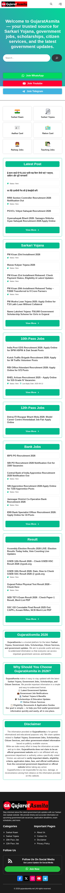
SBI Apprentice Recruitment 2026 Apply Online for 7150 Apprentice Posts (31, 487)
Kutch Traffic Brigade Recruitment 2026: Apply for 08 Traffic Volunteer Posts (31, 359)
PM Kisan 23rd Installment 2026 (23, 254)
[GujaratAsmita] (14, 4)
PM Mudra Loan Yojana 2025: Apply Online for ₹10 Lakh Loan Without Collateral (31, 303)
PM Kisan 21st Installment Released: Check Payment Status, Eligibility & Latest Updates (30, 276)
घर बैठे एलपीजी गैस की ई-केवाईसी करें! (22, 190)
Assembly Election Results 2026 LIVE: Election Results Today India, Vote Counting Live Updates (31, 551)
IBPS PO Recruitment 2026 (21, 455)
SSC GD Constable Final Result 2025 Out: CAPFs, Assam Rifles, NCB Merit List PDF (29, 608)
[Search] (57, 58)
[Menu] (60, 4)
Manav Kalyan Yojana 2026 (21, 265)
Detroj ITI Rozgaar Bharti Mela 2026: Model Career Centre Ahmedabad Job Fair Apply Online (29, 420)
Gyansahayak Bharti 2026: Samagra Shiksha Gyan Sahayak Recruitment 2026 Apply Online (31, 219)
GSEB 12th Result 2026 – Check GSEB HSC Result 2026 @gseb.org (30, 562)
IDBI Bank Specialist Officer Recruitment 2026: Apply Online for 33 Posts (31, 513)
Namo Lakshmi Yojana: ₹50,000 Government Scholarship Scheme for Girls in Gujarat (30, 312)
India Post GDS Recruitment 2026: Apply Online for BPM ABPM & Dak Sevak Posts (32, 349)
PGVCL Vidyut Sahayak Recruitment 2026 (29, 211)
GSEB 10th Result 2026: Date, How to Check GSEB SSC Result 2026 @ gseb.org (30, 572)
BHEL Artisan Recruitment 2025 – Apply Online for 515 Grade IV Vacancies (32, 378)
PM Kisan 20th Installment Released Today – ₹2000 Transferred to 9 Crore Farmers (30, 289)
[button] (51, 4)
